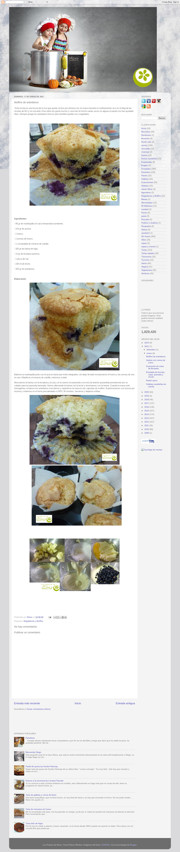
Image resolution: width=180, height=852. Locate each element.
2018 (146, 400)
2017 (146, 403)
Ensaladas (146, 169)
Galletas (145, 179)
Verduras (145, 273)
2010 (146, 429)
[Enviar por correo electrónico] (54, 617)
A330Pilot (105, 845)
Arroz (143, 128)
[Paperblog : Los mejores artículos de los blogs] (148, 443)
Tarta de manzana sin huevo (38, 809)
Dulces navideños (149, 159)
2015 (146, 411)
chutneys (145, 152)
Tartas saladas (147, 253)
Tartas (144, 250)
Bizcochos (145, 132)
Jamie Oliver (146, 189)
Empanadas (146, 162)
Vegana (144, 267)
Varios (144, 263)
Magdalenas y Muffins (33, 621)
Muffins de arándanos (156, 356)
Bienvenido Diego (33, 752)
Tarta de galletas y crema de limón (41, 795)
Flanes (144, 176)
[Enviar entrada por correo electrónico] (50, 617)
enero (149, 353)
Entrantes (145, 172)
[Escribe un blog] (57, 617)
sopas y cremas (148, 247)
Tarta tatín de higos (34, 823)
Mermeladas (146, 203)
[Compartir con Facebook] (62, 617)
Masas (144, 199)
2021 (146, 346)
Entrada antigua (125, 703)
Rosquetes (146, 226)
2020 (146, 392)
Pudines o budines (149, 223)
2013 (146, 418)
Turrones (145, 260)
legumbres (146, 192)
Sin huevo (145, 236)
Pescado (145, 219)
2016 (146, 407)
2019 (146, 396)
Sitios (143, 240)
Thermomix (146, 257)
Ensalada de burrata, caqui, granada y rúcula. (155, 374)
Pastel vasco (151, 380)
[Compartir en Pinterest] (65, 617)
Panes (144, 213)
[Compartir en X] (60, 617)
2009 (146, 433)
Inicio (78, 703)
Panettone (30, 738)
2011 (146, 425)
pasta (143, 216)
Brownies (145, 138)
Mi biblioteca (146, 206)
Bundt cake (146, 142)
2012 (146, 422)
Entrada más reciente (27, 703)
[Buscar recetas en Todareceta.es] (151, 450)
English (144, 165)
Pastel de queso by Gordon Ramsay (42, 766)
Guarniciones (147, 182)
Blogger (133, 845)
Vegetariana (146, 270)
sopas (144, 243)
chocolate (145, 149)
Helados (145, 186)
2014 (146, 414)
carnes (144, 145)
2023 (146, 343)
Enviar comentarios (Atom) (38, 709)
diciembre (151, 350)
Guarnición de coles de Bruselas (155, 367)
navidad (144, 209)
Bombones (146, 135)
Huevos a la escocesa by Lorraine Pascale (44, 781)
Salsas (144, 230)
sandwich (145, 233)
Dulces (144, 155)
